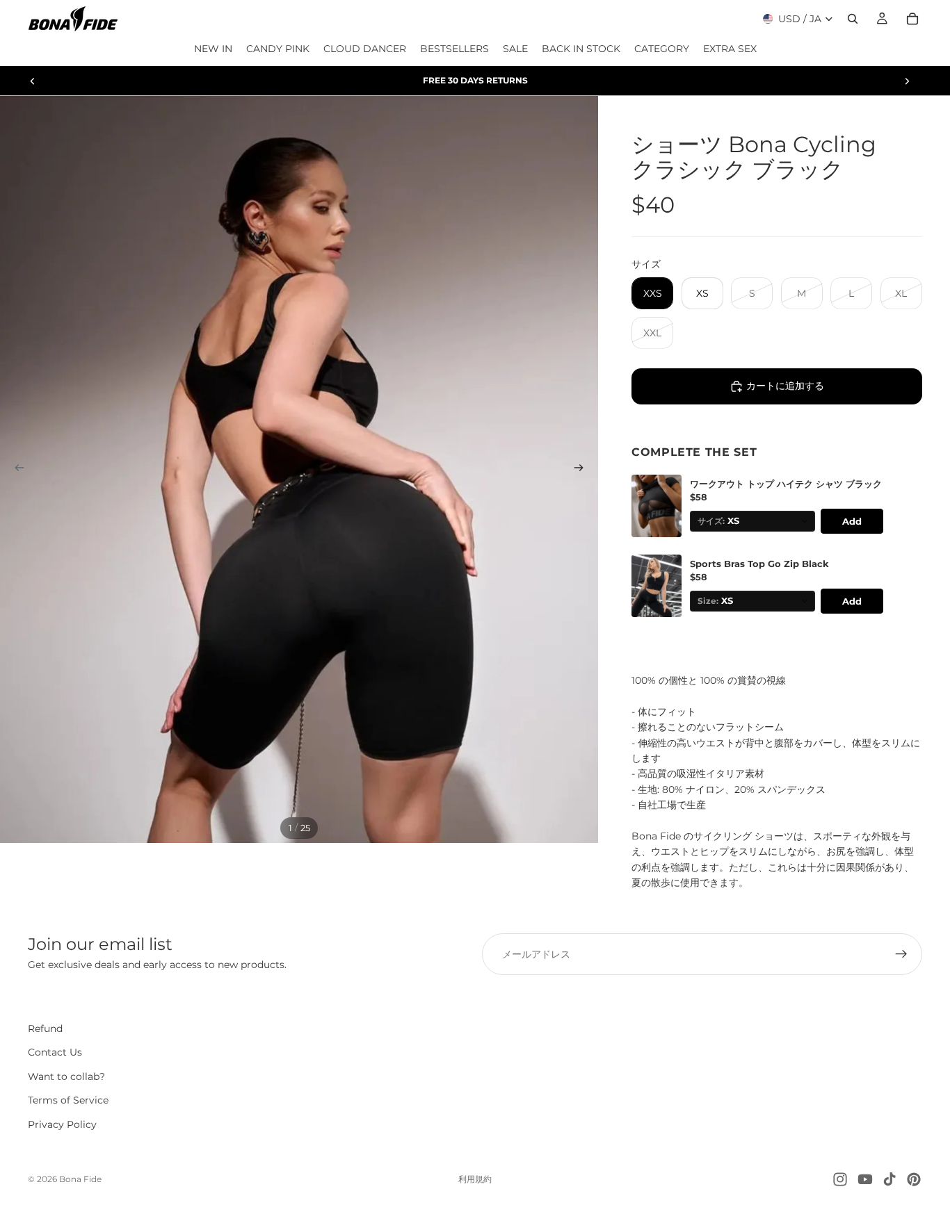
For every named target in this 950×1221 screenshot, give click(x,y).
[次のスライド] (907, 80)
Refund (45, 1028)
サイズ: (711, 521)
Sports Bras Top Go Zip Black (759, 564)
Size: (708, 601)
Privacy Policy (62, 1124)
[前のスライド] (32, 80)
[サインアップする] (901, 954)
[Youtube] (865, 1179)
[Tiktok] (889, 1179)
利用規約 (475, 1179)
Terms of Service (68, 1100)
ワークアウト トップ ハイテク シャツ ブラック (786, 484)
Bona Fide (80, 1179)
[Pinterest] (913, 1179)
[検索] (852, 18)
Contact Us (55, 1052)
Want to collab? (66, 1076)
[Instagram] (840, 1179)
